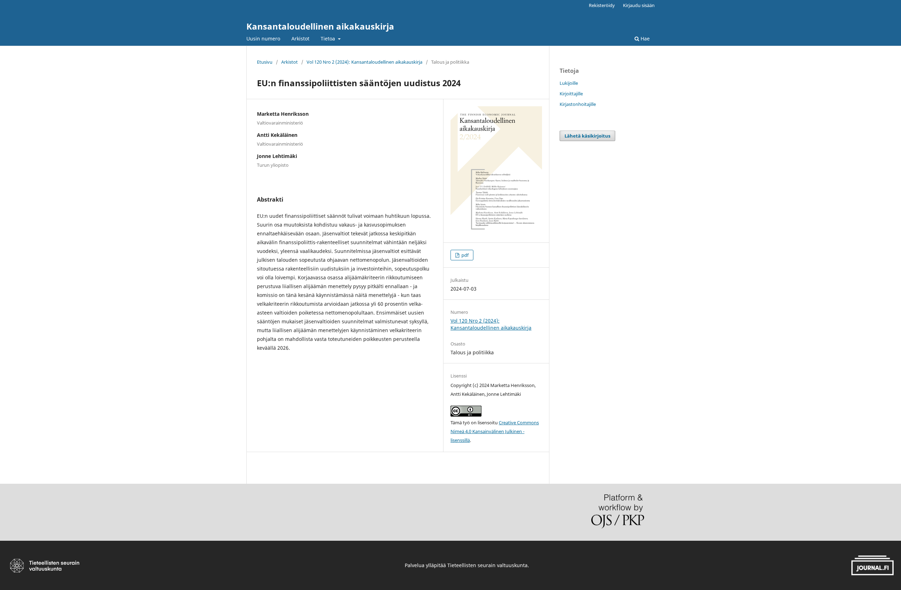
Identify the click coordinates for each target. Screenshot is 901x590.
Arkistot (300, 38)
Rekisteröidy (602, 5)
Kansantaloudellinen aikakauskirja (320, 26)
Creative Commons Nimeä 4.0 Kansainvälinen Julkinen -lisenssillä (494, 431)
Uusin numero (263, 38)
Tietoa (328, 38)
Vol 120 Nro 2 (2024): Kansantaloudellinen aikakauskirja (364, 62)
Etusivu (264, 62)
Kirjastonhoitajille (578, 104)
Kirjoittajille (571, 93)
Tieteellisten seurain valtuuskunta (487, 565)
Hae (644, 38)
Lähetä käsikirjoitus (587, 136)
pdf (464, 255)
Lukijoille (569, 83)
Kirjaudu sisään (639, 5)
